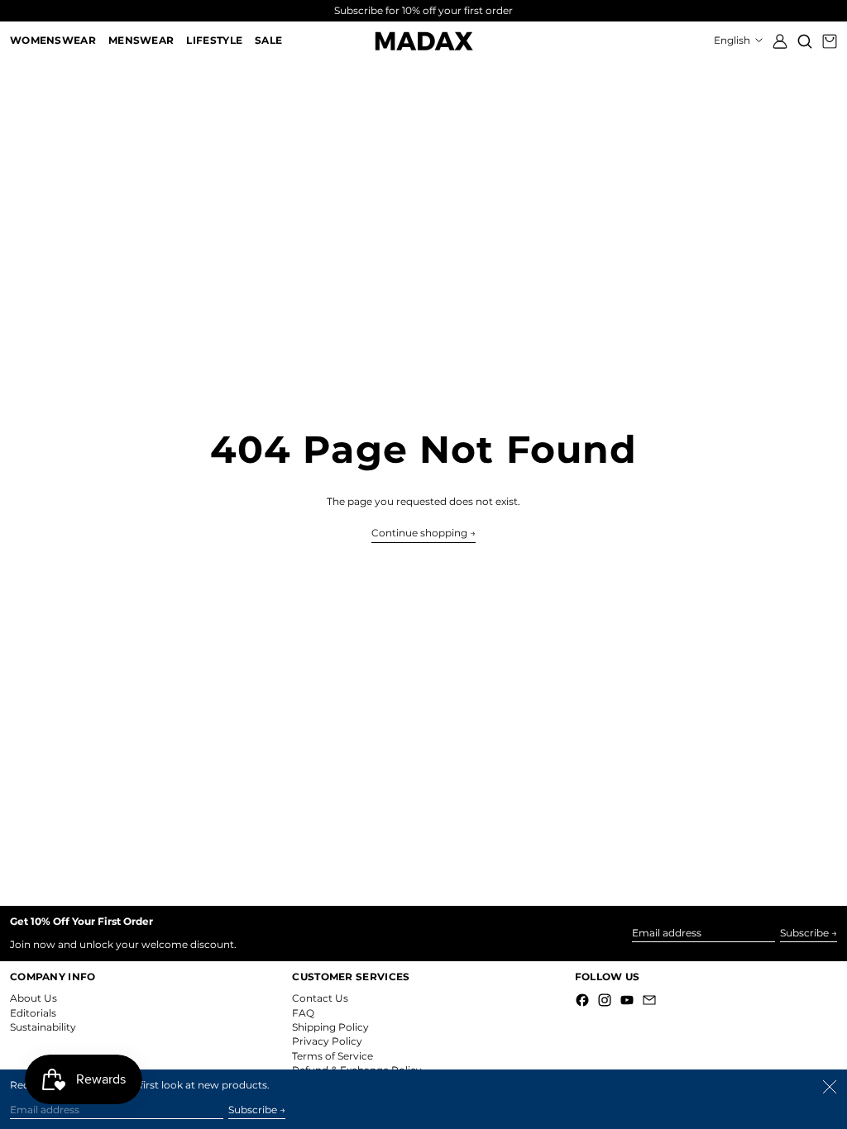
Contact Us (320, 998)
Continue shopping (419, 533)
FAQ (303, 1013)
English (733, 40)
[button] (804, 40)
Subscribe (804, 933)
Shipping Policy (330, 1027)
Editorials (33, 1013)
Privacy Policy (327, 1041)
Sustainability (43, 1027)
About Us (33, 998)
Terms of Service (332, 1056)
